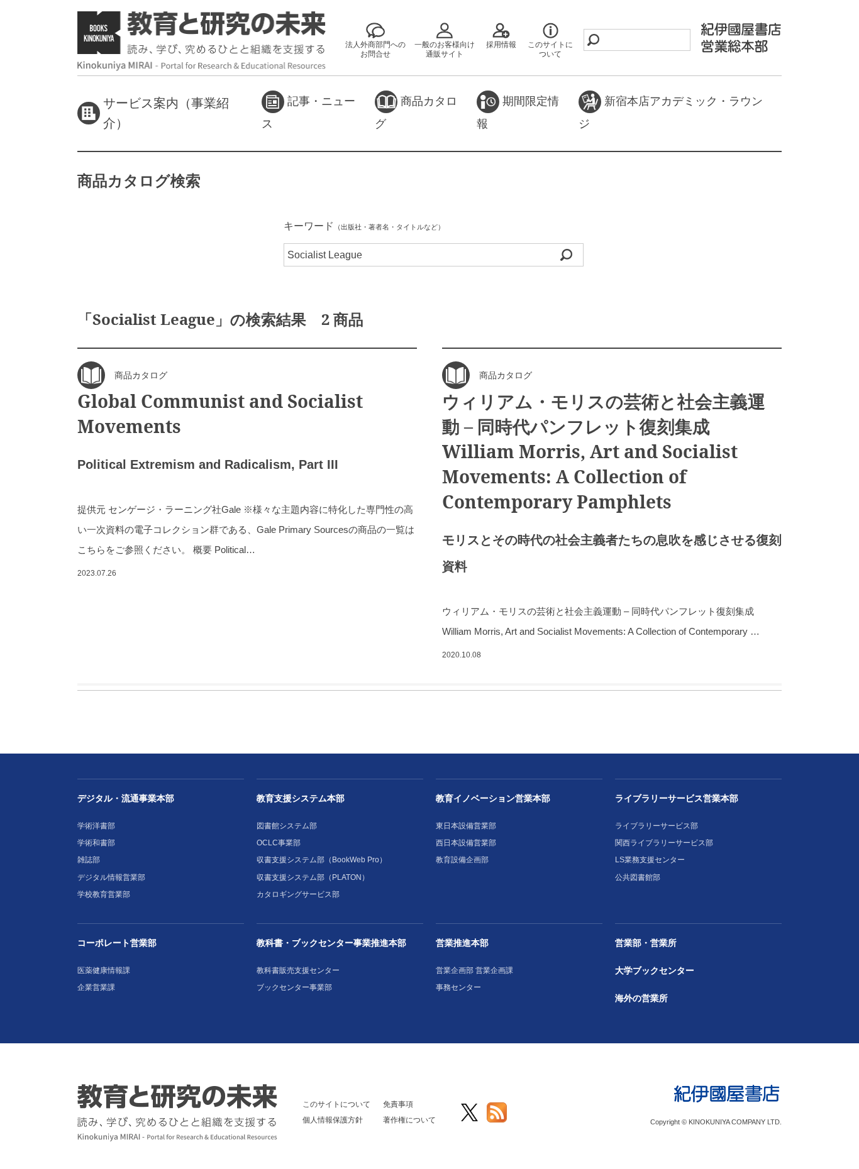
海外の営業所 (641, 998)
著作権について (409, 1120)
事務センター (458, 987)
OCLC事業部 (279, 842)
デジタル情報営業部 (111, 877)
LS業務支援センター (650, 859)
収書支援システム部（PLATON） (313, 877)
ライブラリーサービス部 (656, 825)
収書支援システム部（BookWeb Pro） (322, 859)
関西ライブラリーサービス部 (664, 842)
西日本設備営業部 (466, 842)
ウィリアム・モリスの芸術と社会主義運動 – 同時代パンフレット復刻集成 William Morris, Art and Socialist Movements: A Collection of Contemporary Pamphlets (603, 451)
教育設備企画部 (462, 859)
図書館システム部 (287, 825)
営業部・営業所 (646, 943)
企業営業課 (96, 987)
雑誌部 (88, 859)
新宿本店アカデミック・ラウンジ (671, 112)
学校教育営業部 (103, 894)
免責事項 (398, 1104)
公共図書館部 (637, 877)
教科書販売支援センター (298, 970)
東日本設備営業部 (466, 825)
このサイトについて (336, 1104)
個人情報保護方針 (332, 1120)
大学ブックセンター (654, 970)
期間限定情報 (518, 112)
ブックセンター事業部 (294, 987)
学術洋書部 (96, 825)
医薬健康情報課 (103, 970)
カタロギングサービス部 (298, 894)
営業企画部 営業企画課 (474, 970)
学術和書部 (96, 842)
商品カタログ (416, 112)
